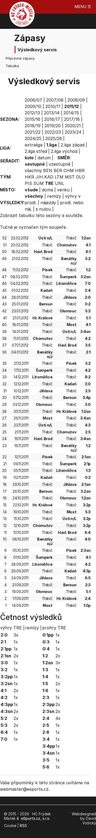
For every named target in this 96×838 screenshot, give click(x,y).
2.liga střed (36, 151)
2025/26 (53, 138)
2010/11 (52, 106)
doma (47, 189)
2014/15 (71, 112)
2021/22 (33, 132)
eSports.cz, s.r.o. (35, 818)
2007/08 (54, 100)
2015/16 (32, 119)
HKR (29, 177)
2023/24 (73, 132)
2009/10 (33, 106)
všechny (33, 170)
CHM (68, 170)
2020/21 (73, 125)
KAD (48, 177)
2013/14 (51, 112)
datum (44, 157)
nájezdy (48, 202)
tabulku (26, 215)
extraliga (33, 145)
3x (16, 635)
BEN (47, 170)
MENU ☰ (82, 6)
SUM (38, 183)
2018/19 (33, 125)
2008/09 (76, 100)
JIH (39, 177)
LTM (59, 177)
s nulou (43, 209)
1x (16, 642)
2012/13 (32, 112)
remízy (54, 196)
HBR (80, 170)
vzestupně (59, 164)
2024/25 (33, 138)
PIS (28, 183)
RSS (23, 825)
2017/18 (72, 119)
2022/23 (53, 132)
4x (58, 718)
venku (63, 189)
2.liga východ (64, 151)
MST (70, 177)
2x (16, 655)
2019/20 (53, 125)
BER (58, 170)
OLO (80, 177)
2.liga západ (73, 145)
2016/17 (52, 119)
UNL (59, 183)
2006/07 (33, 100)
